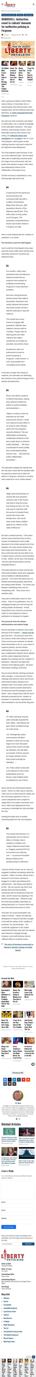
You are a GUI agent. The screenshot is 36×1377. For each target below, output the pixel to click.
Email (3, 1210)
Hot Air (6, 1301)
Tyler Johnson (6, 1289)
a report (18, 138)
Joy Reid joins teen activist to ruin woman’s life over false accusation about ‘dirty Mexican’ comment (9, 1160)
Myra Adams (5, 1281)
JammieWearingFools (10, 1308)
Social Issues (28, 15)
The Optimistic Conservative (13, 1331)
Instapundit (7, 1305)
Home (5, 11)
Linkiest (6, 1315)
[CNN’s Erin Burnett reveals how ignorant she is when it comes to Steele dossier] (27, 1132)
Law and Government (14, 11)
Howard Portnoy (6, 1266)
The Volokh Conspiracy (11, 1335)
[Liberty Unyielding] (10, 4)
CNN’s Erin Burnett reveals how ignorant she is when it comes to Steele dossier (26, 1140)
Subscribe (28, 1244)
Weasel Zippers (8, 1338)
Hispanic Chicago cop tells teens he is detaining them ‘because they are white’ (9, 1139)
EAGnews (6, 1298)
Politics (20, 15)
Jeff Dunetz (14, 1281)
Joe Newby (22, 1281)
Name (3, 1202)
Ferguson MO (18, 1073)
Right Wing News (9, 1325)
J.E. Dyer (6, 35)
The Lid (6, 1328)
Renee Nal (5, 1276)
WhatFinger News (9, 1341)
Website (3, 1218)
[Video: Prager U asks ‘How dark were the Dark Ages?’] (27, 1153)
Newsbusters (8, 1318)
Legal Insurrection (10, 1311)
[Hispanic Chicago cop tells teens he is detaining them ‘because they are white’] (9, 1131)
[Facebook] (5, 1080)
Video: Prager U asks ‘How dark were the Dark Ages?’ (26, 1162)
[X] (10, 1080)
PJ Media (6, 1321)
